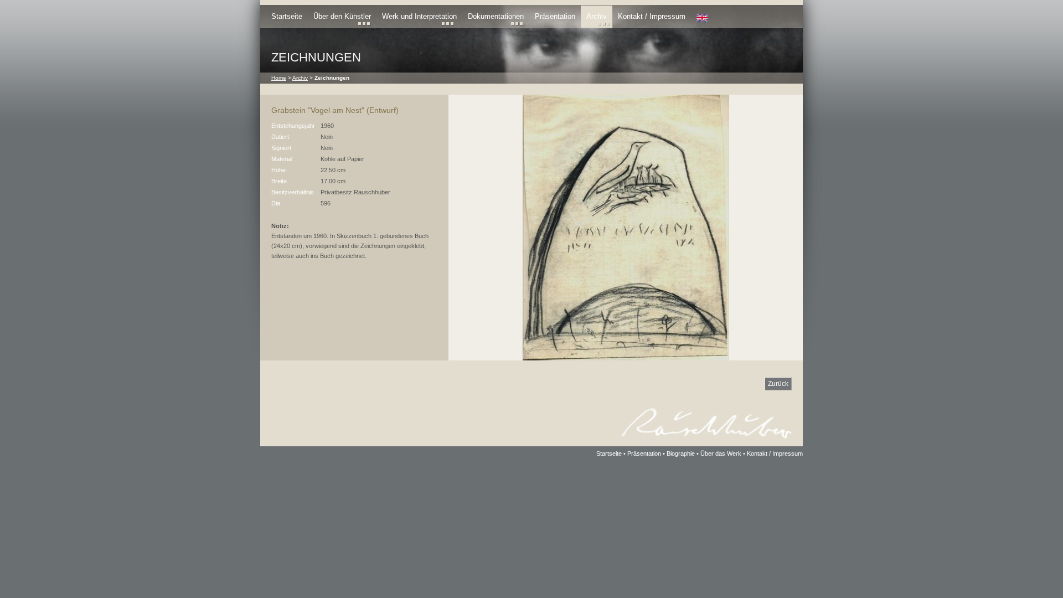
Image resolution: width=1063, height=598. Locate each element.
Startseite (286, 16)
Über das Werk (720, 453)
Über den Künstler (342, 16)
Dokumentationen (496, 16)
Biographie (681, 453)
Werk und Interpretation (419, 16)
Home (278, 78)
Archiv (596, 16)
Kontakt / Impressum (651, 16)
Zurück (778, 383)
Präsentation (555, 16)
